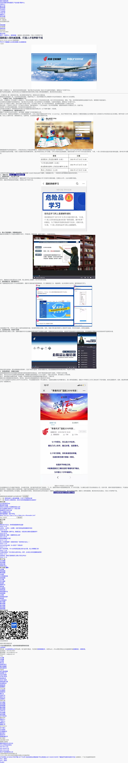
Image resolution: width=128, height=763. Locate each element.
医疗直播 (2, 602)
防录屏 (2, 583)
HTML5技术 (3, 676)
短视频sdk (3, 678)
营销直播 (2, 705)
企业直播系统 (22, 42)
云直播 (2, 569)
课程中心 (2, 723)
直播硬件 (2, 687)
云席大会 (2, 711)
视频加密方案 (4, 681)
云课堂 (2, 595)
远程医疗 (2, 699)
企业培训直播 (14, 42)
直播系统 (76, 649)
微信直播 (2, 607)
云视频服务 (3, 600)
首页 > (2, 35)
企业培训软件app (5, 503)
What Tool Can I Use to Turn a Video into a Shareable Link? (17, 515)
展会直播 (2, 707)
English (2, 762)
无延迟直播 (3, 2)
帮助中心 (22, 2)
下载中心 (2, 721)
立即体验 (2, 647)
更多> (7, 567)
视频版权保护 (4, 597)
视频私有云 (3, 664)
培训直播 (2, 704)
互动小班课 (3, 680)
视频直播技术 (41, 649)
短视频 (2, 598)
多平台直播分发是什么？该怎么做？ (10, 508)
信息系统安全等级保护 (32, 757)
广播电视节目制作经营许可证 (66, 757)
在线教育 (2, 588)
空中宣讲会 (3, 716)
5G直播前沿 (3, 731)
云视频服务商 (4, 576)
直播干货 (2, 724)
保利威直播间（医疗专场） (8, 514)
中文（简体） (4, 760)
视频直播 (2, 593)
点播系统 (82, 649)
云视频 (2, 574)
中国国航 (7, 42)
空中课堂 (2, 581)
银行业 (2, 694)
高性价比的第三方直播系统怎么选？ (10, 507)
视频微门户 (3, 673)
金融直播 (2, 578)
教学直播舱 (3, 666)
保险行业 (2, 697)
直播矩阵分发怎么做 (6, 510)
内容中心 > (7, 35)
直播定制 (2, 685)
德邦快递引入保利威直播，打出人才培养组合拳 (18, 498)
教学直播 (2, 603)
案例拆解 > (14, 35)
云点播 (2, 579)
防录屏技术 (3, 683)
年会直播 (2, 712)
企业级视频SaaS (10, 649)
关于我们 (2, 728)
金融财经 (2, 692)
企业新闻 (2, 729)
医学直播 (2, 605)
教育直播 (2, 573)
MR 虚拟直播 (4, 671)
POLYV (2, 42)
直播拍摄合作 (4, 736)
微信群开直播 (4, 505)
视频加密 (2, 590)
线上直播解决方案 (5, 512)
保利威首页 (10, 2)
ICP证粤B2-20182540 (6, 757)
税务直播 (2, 714)
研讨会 (2, 663)
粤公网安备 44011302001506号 (48, 757)
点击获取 (25, 496)
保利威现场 (3, 668)
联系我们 (2, 733)
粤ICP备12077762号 (19, 757)
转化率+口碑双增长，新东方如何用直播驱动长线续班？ (21, 500)
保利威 (2, 586)
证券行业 (2, 695)
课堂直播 (2, 609)
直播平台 (2, 585)
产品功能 (16, 2)
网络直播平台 (4, 591)
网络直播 (2, 571)
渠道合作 (2, 735)
